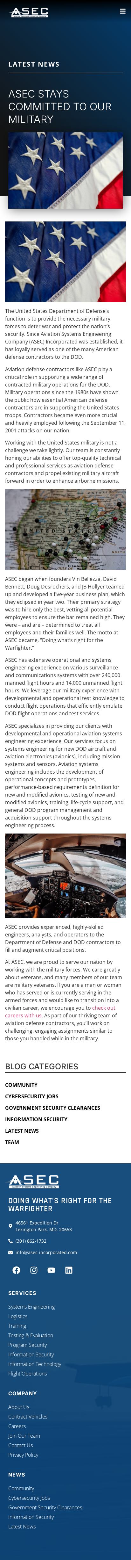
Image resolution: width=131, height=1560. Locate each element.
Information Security (36, 1119)
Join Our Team (24, 1435)
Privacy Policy (23, 1454)
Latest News (34, 64)
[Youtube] (51, 1270)
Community (21, 1084)
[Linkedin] (69, 1270)
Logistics (17, 1316)
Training (17, 1325)
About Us (18, 1407)
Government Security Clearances (52, 1107)
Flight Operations (27, 1373)
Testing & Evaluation (30, 1335)
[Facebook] (16, 1270)
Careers (17, 1426)
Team (12, 1142)
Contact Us (20, 1445)
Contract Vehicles (27, 1416)
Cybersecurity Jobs (32, 1096)
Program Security (27, 1344)
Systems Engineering (31, 1306)
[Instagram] (34, 1270)
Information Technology (34, 1364)
